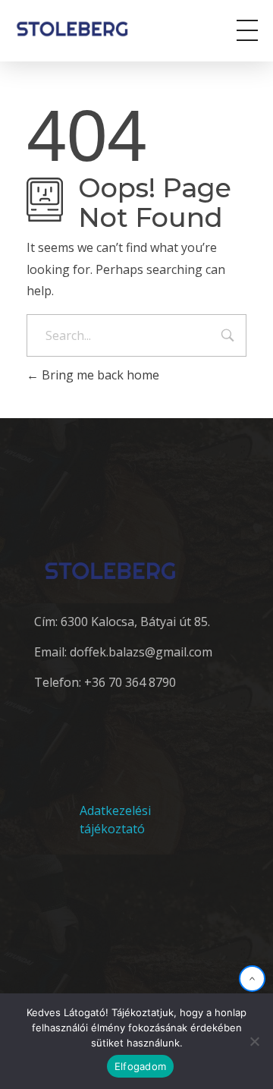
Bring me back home (99, 375)
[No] (254, 1041)
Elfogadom (140, 1066)
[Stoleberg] (82, 28)
